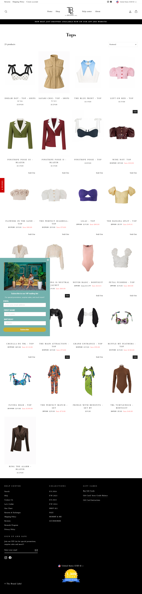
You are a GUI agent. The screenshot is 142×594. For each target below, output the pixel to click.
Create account (32, 1)
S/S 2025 (53, 500)
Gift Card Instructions (91, 500)
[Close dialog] (48, 260)
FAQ (6, 495)
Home (49, 11)
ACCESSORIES (55, 521)
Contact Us (8, 500)
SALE (51, 512)
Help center (87, 11)
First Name (9, 310)
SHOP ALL (53, 508)
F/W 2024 (53, 504)
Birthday (8, 319)
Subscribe (24, 330)
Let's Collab (9, 504)
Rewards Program (11, 525)
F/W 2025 (53, 495)
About (97, 11)
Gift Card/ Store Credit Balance (95, 495)
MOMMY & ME (55, 516)
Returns (7, 1)
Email (6, 301)
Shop (58, 11)
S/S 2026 (53, 491)
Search (7, 491)
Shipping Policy (18, 1)
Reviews (7, 521)
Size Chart (8, 508)
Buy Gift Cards (89, 491)
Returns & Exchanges (12, 512)
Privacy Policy (9, 529)
